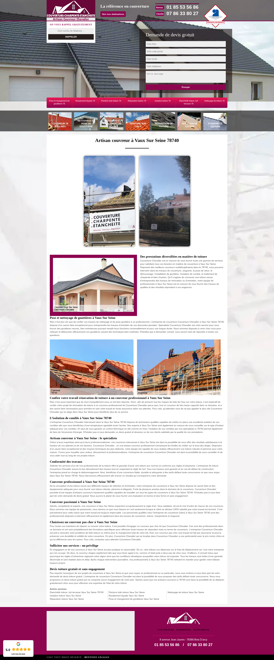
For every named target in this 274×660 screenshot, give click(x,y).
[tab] (59, 121)
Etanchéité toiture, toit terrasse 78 (188, 102)
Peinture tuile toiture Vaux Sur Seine (127, 592)
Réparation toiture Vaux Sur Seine (67, 599)
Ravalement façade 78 (85, 101)
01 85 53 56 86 (182, 7)
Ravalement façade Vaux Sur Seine (126, 595)
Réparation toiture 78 (137, 101)
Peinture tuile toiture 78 (111, 101)
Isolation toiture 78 (163, 101)
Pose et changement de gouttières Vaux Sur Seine (134, 599)
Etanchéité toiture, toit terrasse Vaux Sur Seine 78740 (77, 592)
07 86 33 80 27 (182, 13)
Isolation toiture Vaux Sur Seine (65, 595)
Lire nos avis (18, 654)
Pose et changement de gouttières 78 (59, 102)
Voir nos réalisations (113, 14)
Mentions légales (96, 657)
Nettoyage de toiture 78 (214, 101)
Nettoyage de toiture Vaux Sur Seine (186, 592)
